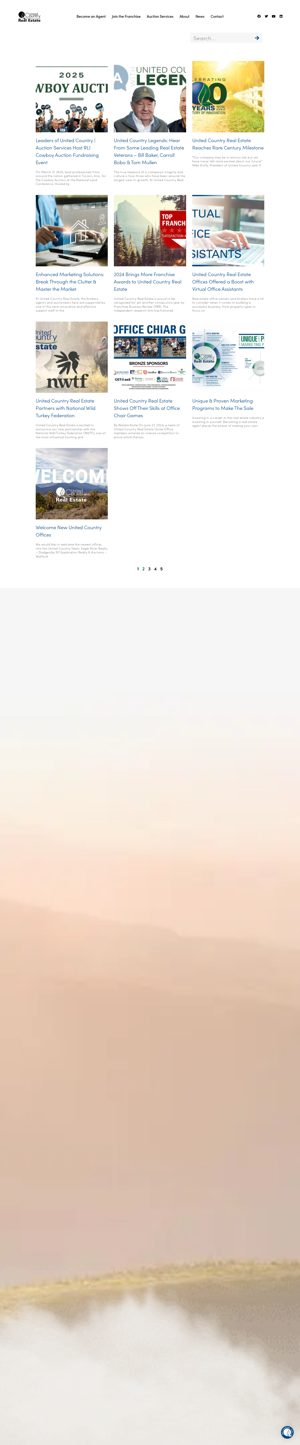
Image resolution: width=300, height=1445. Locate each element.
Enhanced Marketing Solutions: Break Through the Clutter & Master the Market (70, 281)
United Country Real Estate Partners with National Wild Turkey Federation (66, 407)
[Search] (257, 38)
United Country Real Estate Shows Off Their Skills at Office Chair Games (147, 407)
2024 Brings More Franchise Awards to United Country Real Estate (147, 281)
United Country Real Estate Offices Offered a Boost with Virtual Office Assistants (223, 281)
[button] (287, 1432)
